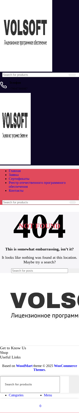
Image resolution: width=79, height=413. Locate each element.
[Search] (72, 74)
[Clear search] (64, 75)
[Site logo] (26, 70)
